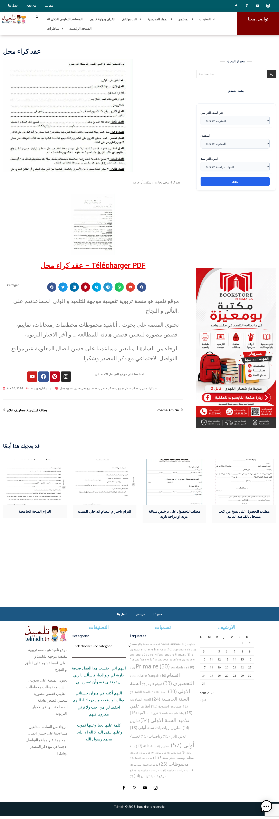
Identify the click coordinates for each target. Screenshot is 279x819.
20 (226, 667)
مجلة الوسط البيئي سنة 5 (173, 757)
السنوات (205, 19)
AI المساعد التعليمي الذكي (65, 19)
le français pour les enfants (167, 659)
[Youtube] (32, 376)
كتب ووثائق (129, 19)
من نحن (31, 5)
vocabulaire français (148, 675)
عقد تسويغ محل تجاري (86, 388)
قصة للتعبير (174, 752)
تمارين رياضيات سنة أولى (156, 727)
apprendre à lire (184, 649)
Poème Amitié (168, 410)
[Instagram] (66, 376)
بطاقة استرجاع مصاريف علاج (27, 410)
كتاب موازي (159, 752)
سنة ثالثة (146, 745)
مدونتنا (49, 5)
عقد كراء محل (108, 388)
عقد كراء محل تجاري (128, 388)
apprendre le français (153, 649)
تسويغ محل (66, 388)
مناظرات (53, 28)
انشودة (160, 706)
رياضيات (151, 736)
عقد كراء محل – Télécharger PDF (92, 265)
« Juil (203, 700)
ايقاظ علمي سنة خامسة (171, 713)
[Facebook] (43, 376)
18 (211, 667)
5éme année (173, 644)
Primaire (153, 666)
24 (203, 675)
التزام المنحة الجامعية (35, 511)
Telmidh (119, 807)
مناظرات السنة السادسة (144, 764)
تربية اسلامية (144, 712)
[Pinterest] (55, 376)
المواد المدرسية (157, 19)
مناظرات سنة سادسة (175, 770)
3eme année (151, 644)
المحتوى (183, 19)
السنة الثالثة (159, 692)
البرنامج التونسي (152, 684)
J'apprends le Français (173, 654)
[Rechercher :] (236, 74)
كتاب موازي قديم (140, 752)
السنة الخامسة (170, 699)
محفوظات (174, 764)
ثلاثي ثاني (174, 736)
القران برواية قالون (102, 19)
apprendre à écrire (143, 654)
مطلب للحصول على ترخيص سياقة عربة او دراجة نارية (174, 514)
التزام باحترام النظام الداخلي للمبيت (104, 511)
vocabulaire (182, 667)
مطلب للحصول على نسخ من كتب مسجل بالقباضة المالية (244, 514)
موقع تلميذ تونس (150, 775)
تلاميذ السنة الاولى (165, 720)
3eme (136, 644)
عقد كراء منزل (149, 388)
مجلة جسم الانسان (141, 758)
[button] (51, 287)
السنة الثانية (140, 692)
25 (211, 675)
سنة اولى (163, 746)
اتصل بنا (13, 5)
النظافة (175, 706)
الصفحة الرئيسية (80, 28)
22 (242, 667)
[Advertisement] (237, 229)
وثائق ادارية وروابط (40, 388)
